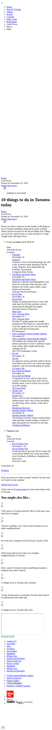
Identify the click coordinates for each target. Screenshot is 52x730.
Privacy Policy (13, 663)
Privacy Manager (14, 683)
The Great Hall (18, 388)
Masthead (11, 653)
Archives (11, 648)
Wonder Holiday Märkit (22, 410)
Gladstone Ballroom (21, 425)
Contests (10, 17)
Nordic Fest (17, 390)
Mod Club (16, 311)
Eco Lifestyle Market (21, 371)
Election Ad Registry (16, 658)
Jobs (9, 646)
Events (10, 14)
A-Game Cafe (18, 368)
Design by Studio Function (18, 686)
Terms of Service (14, 661)
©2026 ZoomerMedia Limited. (20, 675)
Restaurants (12, 22)
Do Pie (15, 353)
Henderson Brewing (21, 408)
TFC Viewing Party (21, 314)
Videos (10, 12)
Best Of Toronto (14, 9)
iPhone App (12, 656)
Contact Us (12, 641)
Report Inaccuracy (9, 185)
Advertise (11, 644)
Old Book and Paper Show (24, 274)
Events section (20, 489)
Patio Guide (12, 19)
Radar (3, 178)
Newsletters (12, 651)
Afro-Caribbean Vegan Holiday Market (29, 334)
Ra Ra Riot (17, 294)
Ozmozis (16, 254)
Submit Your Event (9, 485)
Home (9, 7)
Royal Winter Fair (20, 444)
